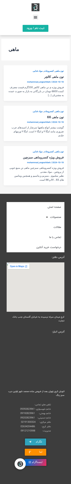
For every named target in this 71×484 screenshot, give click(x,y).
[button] (35, 17)
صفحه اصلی (54, 207)
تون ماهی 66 (55, 117)
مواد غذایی (38, 71)
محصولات (55, 217)
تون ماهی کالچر (54, 76)
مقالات (57, 227)
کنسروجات (49, 71)
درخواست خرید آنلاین (48, 247)
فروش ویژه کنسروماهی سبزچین (43, 157)
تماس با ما (55, 237)
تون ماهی (59, 71)
